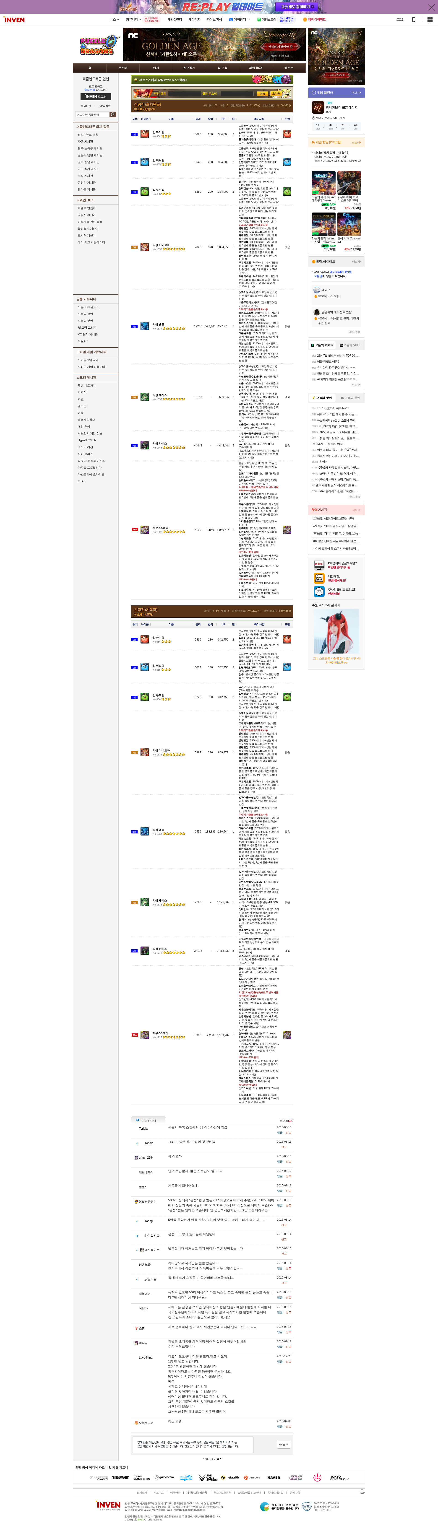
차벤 (80, 399)
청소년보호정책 (222, 1492)
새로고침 (353, 332)
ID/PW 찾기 (104, 106)
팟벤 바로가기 (87, 385)
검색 (113, 114)
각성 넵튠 (158, 324)
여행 (80, 412)
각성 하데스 (160, 443)
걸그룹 (82, 406)
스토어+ (356, 142)
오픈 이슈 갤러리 (88, 307)
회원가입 (86, 106)
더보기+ (356, 92)
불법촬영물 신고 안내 (249, 1492)
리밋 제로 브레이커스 (91, 460)
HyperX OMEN (87, 440)
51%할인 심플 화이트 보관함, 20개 (333, 518)
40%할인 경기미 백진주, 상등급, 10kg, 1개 (337, 533)
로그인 (400, 19)
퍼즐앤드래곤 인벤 (96, 78)
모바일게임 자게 (88, 359)
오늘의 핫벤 (85, 313)
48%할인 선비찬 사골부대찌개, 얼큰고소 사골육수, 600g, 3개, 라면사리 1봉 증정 (337, 541)
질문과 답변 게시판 (90, 155)
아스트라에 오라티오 (91, 474)
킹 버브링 (158, 160)
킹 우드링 (158, 190)
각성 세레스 (160, 395)
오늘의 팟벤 (85, 320)
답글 (280, 1132)
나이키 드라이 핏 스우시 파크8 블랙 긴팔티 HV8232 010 (337, 548)
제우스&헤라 (160, 527)
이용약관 (175, 1492)
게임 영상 (84, 426)
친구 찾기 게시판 (88, 168)
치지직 (82, 392)
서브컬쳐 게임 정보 (90, 433)
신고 (288, 1132)
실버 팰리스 (85, 453)
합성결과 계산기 (88, 228)
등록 (284, 1445)
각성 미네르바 (161, 245)
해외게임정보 (86, 419)
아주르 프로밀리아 (90, 467)
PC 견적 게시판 (88, 334)
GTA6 (81, 481)
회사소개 (142, 1492)
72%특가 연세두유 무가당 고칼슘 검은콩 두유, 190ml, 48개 (337, 526)
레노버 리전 (85, 447)
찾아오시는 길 (275, 1492)
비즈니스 (159, 1492)
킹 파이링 (158, 132)
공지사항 (295, 1492)
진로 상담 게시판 (88, 162)
